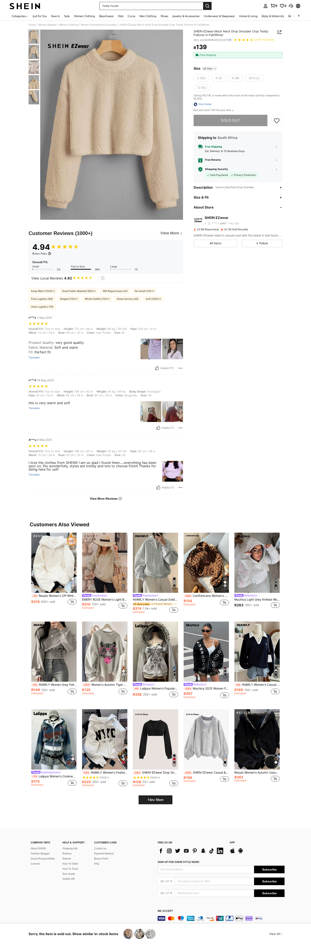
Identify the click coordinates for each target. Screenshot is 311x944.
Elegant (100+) (69, 298)
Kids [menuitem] (120, 16)
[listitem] (54, 573)
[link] (273, 5)
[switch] (101, 278)
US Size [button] (207, 68)
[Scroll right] (298, 16)
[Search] (207, 6)
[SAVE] (276, 120)
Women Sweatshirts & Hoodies (99, 24)
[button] (290, 5)
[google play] (241, 852)
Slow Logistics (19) (42, 306)
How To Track (70, 868)
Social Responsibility (43, 858)
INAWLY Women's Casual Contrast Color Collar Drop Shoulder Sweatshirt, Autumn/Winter (257, 684)
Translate (34, 357)
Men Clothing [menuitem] (147, 16)
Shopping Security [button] (216, 169)
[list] (191, 851)
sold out (230, 120)
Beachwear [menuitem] (106, 16)
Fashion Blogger (40, 853)
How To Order (70, 863)
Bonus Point (101, 858)
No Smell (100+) (144, 291)
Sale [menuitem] (67, 16)
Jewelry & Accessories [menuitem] (186, 16)
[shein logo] (25, 6)
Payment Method (104, 853)
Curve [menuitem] (131, 16)
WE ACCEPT (165, 911)
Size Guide (68, 873)
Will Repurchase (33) (115, 291)
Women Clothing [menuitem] (84, 16)
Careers (35, 863)
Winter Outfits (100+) (97, 298)
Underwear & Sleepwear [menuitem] (219, 16)
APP (232, 842)
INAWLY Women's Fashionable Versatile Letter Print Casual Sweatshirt (105, 772)
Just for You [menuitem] (40, 16)
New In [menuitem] (55, 16)
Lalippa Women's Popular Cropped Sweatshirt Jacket (156, 688)
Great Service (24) (128, 298)
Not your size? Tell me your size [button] (213, 110)
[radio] (201, 78)
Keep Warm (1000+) (43, 291)
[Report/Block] (180, 368)
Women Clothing (68, 24)
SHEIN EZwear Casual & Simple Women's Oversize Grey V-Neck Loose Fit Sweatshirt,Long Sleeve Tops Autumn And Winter (206, 772)
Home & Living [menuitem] (248, 16)
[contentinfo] (221, 918)
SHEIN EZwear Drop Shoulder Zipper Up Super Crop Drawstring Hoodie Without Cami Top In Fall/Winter (156, 772)
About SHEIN (38, 848)
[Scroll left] (293, 16)
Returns (67, 853)
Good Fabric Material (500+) (79, 291)
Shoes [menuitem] (164, 16)
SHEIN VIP (68, 879)
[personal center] (265, 5)
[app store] (232, 852)
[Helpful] (157, 368)
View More (156, 800)
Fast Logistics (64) (42, 298)
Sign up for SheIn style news (178, 862)
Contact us (100, 848)
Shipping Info (70, 848)
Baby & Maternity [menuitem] (273, 16)
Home (32, 24)
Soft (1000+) (153, 298)
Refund (66, 858)
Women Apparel (47, 24)
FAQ (96, 863)
